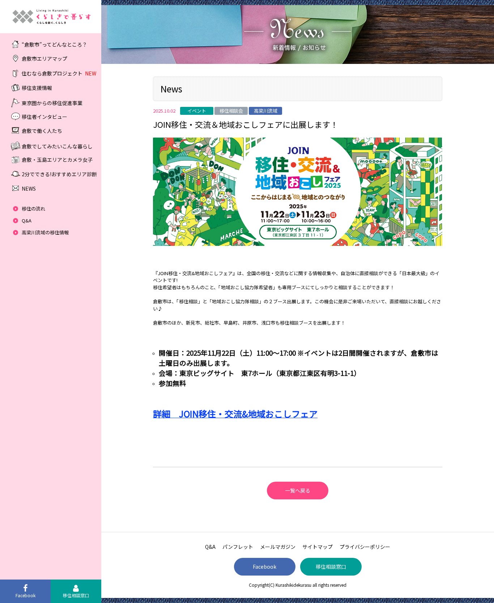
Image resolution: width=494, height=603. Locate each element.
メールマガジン (277, 546)
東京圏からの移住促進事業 (52, 102)
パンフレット (237, 546)
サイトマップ (317, 546)
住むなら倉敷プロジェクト (59, 73)
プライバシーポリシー (365, 546)
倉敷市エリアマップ (44, 58)
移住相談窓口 (331, 566)
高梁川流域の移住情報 (45, 232)
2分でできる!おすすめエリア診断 (59, 174)
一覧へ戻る (297, 490)
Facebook (264, 566)
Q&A (26, 220)
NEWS (29, 188)
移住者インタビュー (44, 116)
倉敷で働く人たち (42, 130)
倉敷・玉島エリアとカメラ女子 (57, 159)
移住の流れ (33, 208)
